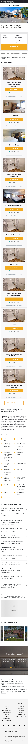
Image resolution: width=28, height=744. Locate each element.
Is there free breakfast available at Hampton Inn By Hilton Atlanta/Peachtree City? (11, 557)
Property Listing (7, 718)
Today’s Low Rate (14, 93)
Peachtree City (14, 597)
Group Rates (21, 710)
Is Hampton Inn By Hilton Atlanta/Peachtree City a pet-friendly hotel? (12, 549)
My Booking (21, 708)
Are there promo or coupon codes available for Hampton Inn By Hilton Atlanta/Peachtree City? (11, 586)
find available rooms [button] (14, 403)
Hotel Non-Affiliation (7, 720)
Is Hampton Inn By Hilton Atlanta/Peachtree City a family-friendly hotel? (10, 570)
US (24, 597)
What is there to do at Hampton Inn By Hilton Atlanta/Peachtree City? (11, 564)
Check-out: (17, 35)
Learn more (3, 58)
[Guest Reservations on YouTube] (24, 725)
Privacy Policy (7, 714)
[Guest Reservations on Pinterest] (19, 725)
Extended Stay (21, 714)
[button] (1, 15)
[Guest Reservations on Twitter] (9, 725)
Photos (3, 53)
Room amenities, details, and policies (14, 96)
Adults (12, 40)
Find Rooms (14, 47)
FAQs (7, 708)
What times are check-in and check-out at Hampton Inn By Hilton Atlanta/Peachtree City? (12, 530)
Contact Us (21, 706)
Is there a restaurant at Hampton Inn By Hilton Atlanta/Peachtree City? (12, 542)
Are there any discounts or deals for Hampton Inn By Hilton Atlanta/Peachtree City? (12, 578)
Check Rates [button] (14, 90)
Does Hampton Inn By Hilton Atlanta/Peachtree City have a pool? (11, 536)
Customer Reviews (6, 710)
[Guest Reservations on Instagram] (14, 725)
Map (8, 53)
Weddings (24, 53)
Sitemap (7, 716)
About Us (7, 706)
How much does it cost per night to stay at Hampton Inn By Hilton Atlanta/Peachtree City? (11, 522)
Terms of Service (7, 712)
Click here (3, 693)
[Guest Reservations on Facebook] (4, 725)
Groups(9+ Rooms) (15, 53)
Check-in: (4, 35)
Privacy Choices (19, 716)
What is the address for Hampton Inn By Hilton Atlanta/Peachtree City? (12, 509)
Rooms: (4, 40)
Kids (20, 40)
